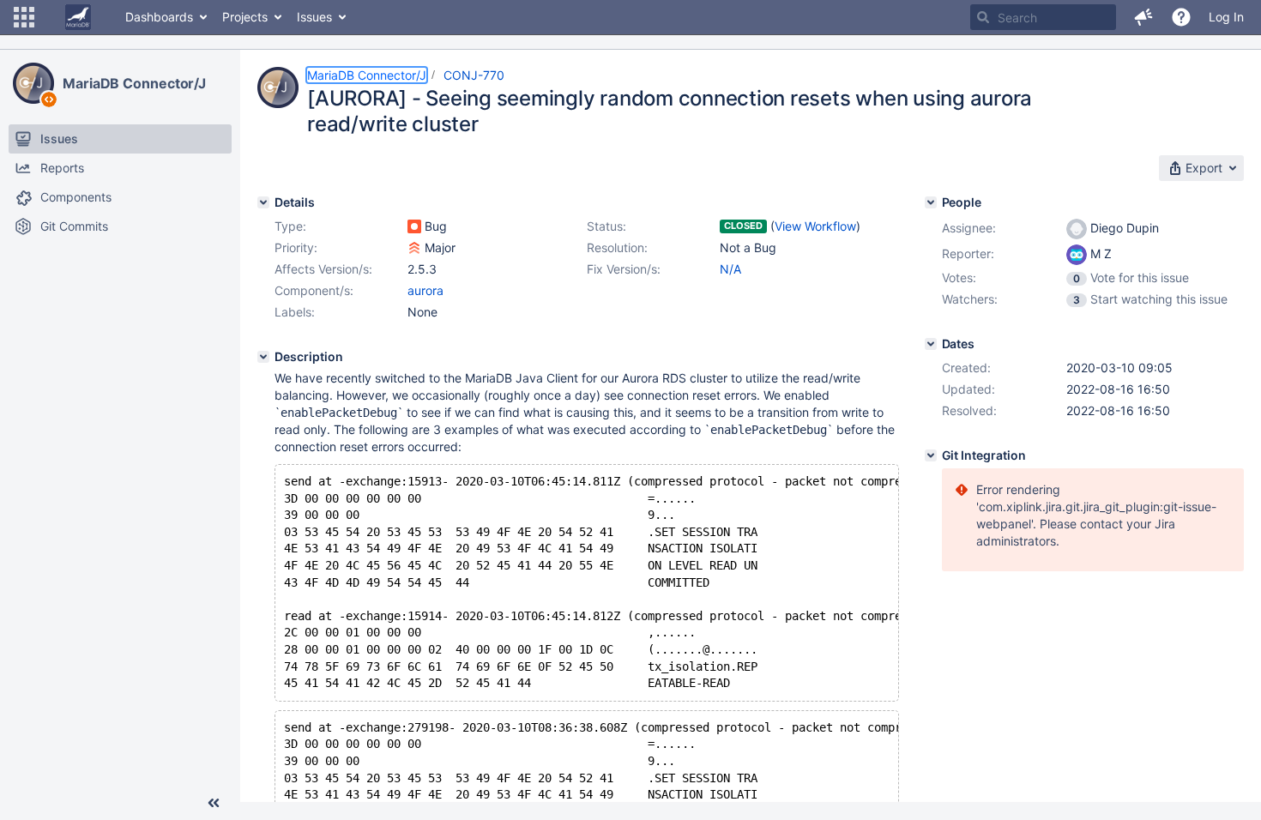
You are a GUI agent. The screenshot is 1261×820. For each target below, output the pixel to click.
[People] (931, 202)
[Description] (263, 357)
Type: (290, 226)
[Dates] (931, 344)
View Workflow (815, 226)
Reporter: (968, 253)
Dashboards (159, 16)
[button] (24, 17)
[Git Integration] (931, 455)
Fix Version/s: (624, 269)
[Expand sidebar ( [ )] (214, 803)
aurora (425, 290)
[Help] (1181, 17)
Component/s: (314, 290)
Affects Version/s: (323, 269)
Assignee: (969, 227)
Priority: (296, 247)
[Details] (263, 202)
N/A (730, 269)
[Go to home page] (78, 17)
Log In (1226, 16)
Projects (245, 16)
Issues (314, 16)
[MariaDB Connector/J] (33, 83)
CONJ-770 (473, 75)
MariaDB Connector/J (134, 83)
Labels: (295, 311)
